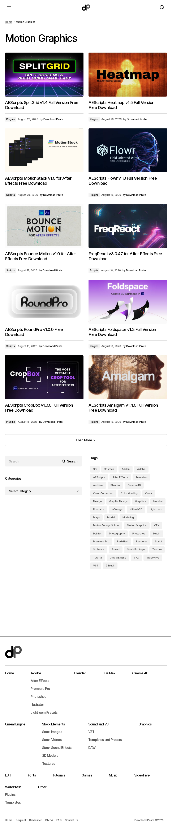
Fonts (32, 775)
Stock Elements (53, 724)
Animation (141, 477)
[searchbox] (32, 461)
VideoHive (152, 557)
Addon (125, 469)
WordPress (13, 787)
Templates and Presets (105, 740)
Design (97, 501)
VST (95, 565)
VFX (136, 557)
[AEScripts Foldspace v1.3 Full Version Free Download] (128, 302)
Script (158, 541)
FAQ (58, 820)
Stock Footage (136, 549)
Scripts (10, 194)
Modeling (128, 517)
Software (98, 549)
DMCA (49, 820)
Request (21, 820)
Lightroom (156, 509)
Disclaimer (35, 820)
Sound (116, 549)
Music (113, 775)
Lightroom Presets (44, 712)
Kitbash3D (136, 509)
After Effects (120, 477)
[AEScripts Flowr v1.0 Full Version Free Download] (128, 150)
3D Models (50, 755)
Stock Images (52, 732)
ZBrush (110, 565)
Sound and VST (99, 724)
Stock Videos (51, 740)
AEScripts (99, 477)
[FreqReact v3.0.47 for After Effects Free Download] (128, 226)
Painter (97, 533)
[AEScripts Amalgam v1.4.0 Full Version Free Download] (128, 377)
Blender (115, 485)
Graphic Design (118, 501)
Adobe (141, 469)
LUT (8, 775)
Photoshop (139, 533)
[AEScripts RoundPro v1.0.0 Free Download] (44, 302)
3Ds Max (109, 673)
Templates (13, 802)
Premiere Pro (101, 541)
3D (95, 469)
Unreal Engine (118, 557)
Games (87, 775)
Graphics (140, 501)
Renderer (141, 541)
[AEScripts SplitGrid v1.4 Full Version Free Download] (44, 74)
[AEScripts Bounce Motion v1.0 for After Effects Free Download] (44, 226)
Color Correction (103, 493)
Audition (98, 485)
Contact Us (71, 820)
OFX (156, 525)
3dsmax (109, 469)
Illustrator (98, 509)
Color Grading (129, 493)
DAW (92, 748)
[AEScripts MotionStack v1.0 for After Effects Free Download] (44, 150)
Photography (117, 533)
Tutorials (58, 775)
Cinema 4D (134, 485)
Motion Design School (106, 525)
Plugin (156, 533)
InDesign (117, 509)
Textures (48, 763)
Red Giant (122, 541)
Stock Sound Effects (57, 748)
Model (111, 517)
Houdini (157, 501)
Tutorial (97, 557)
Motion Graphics (136, 525)
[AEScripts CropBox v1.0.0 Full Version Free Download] (44, 377)
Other (42, 787)
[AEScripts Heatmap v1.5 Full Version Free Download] (128, 74)
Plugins (10, 119)
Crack (148, 493)
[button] (9, 7)
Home (8, 21)
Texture (157, 549)
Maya (96, 517)
